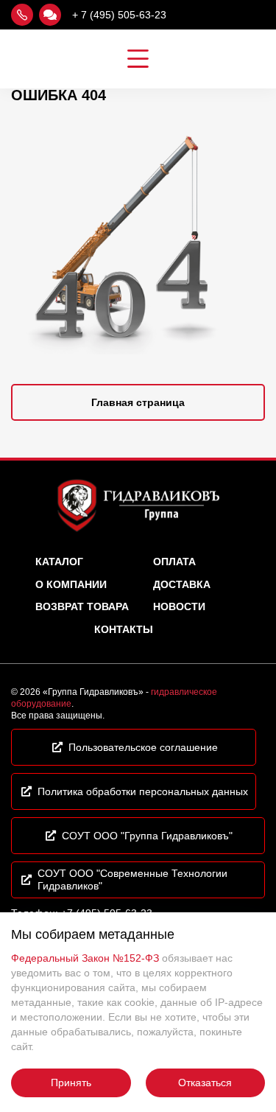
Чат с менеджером (50, 15)
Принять (71, 1082)
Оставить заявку (22, 15)
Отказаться (205, 1082)
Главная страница (138, 402)
